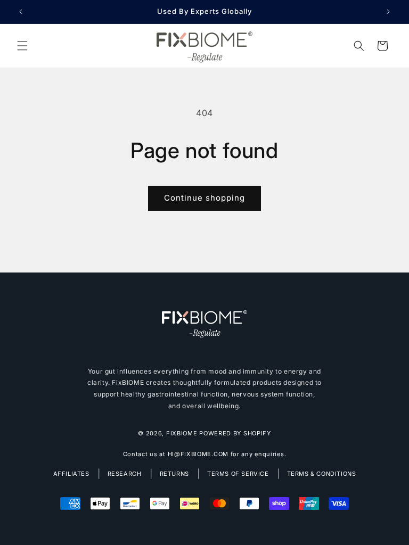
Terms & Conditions (321, 473)
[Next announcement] (388, 11)
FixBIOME (182, 433)
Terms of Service (238, 473)
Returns (174, 473)
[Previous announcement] (20, 11)
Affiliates (71, 473)
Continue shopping (204, 198)
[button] (22, 45)
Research (125, 473)
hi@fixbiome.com (198, 454)
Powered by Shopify (235, 433)
